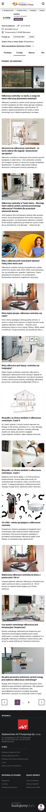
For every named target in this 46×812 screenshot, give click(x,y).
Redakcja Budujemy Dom (11, 752)
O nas (4, 762)
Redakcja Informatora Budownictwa (15, 759)
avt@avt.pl (6, 742)
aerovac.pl (18, 19)
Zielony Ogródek (32, 784)
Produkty (8, 53)
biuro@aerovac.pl (11, 29)
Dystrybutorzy (19, 37)
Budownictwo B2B (33, 787)
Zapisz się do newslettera (11, 766)
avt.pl (12, 742)
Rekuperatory (29, 42)
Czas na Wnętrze (32, 781)
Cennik (31, 37)
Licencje (5, 784)
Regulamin (5, 781)
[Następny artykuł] (41, 702)
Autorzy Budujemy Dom (10, 756)
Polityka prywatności (9, 787)
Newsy (31, 53)
